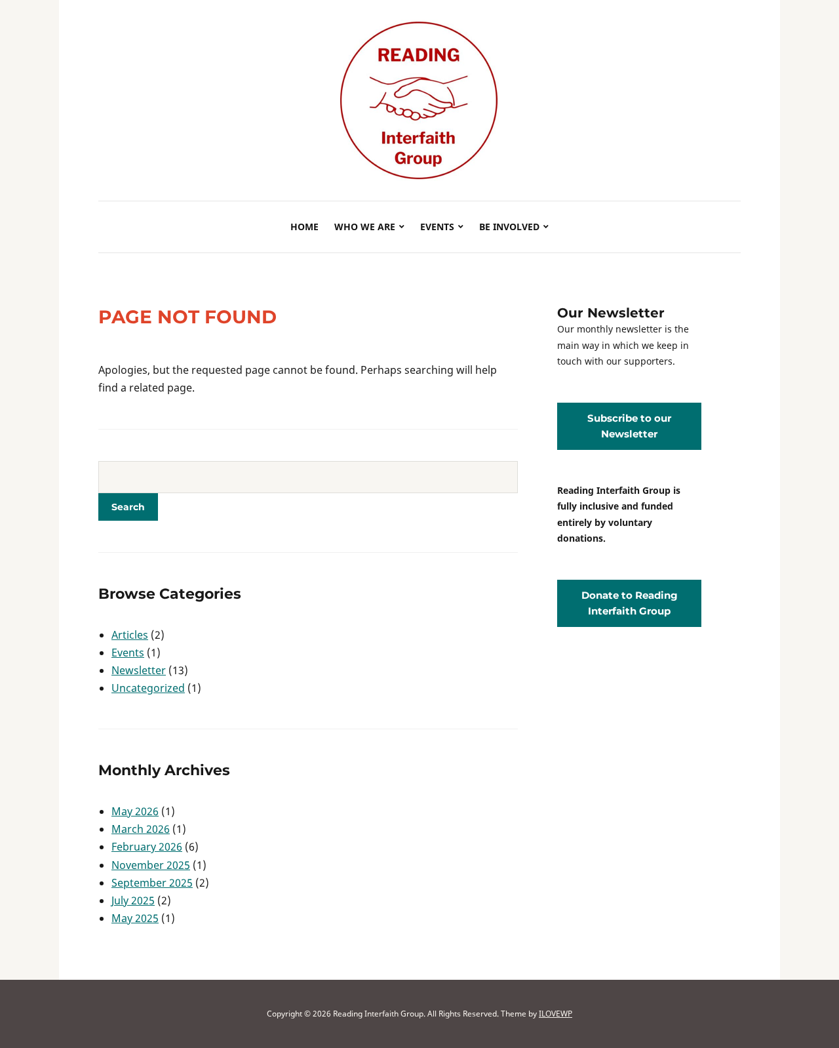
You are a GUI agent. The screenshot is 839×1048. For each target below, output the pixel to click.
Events (437, 226)
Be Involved (509, 226)
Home (304, 226)
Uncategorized (148, 688)
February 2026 (146, 846)
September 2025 (152, 883)
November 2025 (150, 865)
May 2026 (135, 811)
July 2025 (133, 900)
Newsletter (138, 670)
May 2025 (135, 918)
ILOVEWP (555, 1013)
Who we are (364, 226)
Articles (129, 635)
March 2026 (140, 829)
